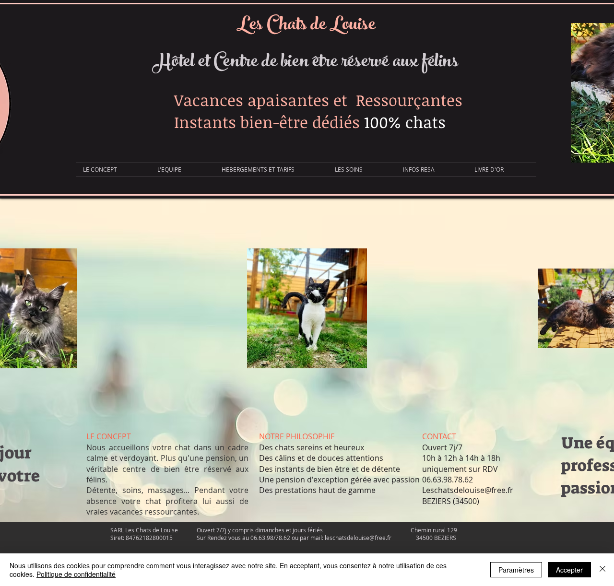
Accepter (569, 569)
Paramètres (516, 569)
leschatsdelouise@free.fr (358, 537)
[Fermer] (602, 569)
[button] (271, 169)
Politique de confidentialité (76, 574)
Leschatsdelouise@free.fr (467, 490)
